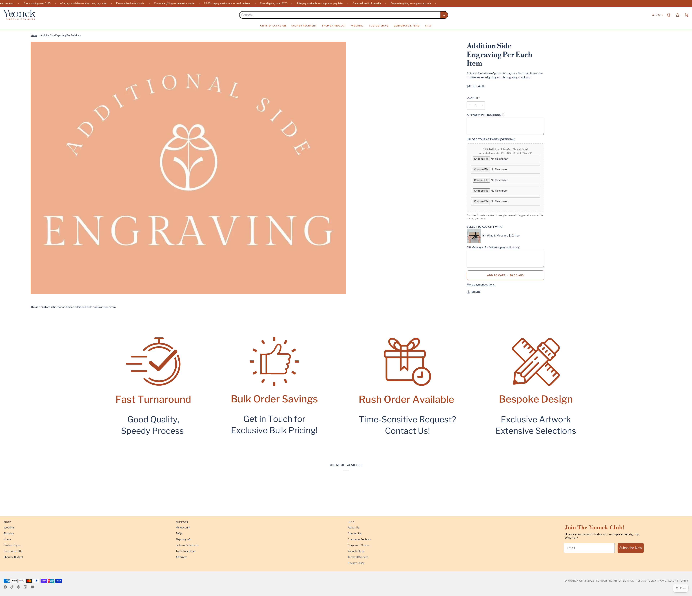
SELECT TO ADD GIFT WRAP (485, 226)
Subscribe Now (630, 548)
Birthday (9, 533)
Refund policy (646, 580)
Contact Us (354, 533)
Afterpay (181, 557)
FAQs (179, 533)
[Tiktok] (11, 587)
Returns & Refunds (187, 545)
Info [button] (351, 522)
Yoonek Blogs (356, 551)
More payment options (481, 284)
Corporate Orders (358, 545)
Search (601, 580)
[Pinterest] (18, 587)
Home (34, 35)
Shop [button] (7, 522)
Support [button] (182, 522)
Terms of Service (621, 580)
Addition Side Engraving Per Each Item (60, 35)
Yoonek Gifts (577, 580)
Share (476, 291)
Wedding (9, 527)
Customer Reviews (359, 539)
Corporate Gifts (13, 551)
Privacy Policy (356, 563)
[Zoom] (188, 168)
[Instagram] (25, 587)
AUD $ (656, 15)
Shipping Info (183, 539)
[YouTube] (32, 587)
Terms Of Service (358, 557)
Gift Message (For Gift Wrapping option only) (493, 247)
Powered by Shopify (673, 580)
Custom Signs (12, 545)
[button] (273, 25)
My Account (183, 527)
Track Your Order (186, 551)
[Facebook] (5, 587)
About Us (353, 527)
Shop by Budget (13, 557)
